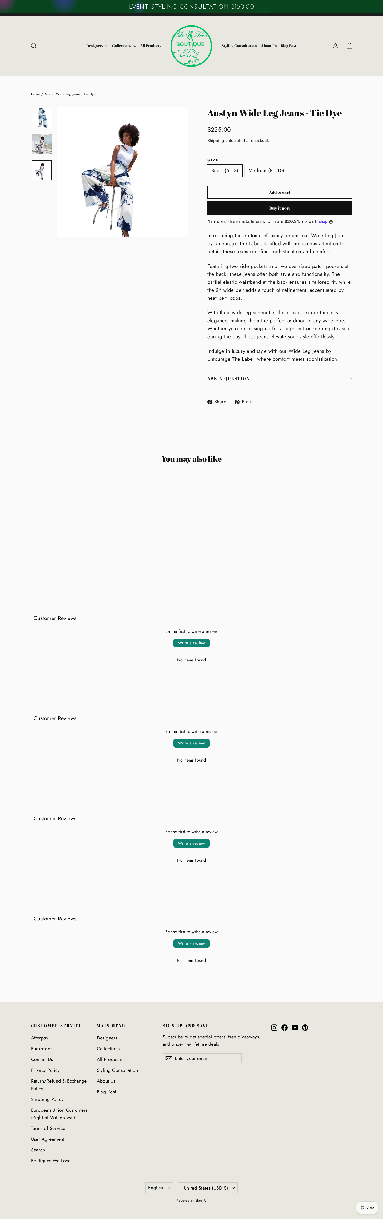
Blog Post (289, 45)
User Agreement (47, 1139)
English (155, 1187)
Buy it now (279, 208)
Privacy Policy (45, 1070)
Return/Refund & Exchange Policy (59, 1085)
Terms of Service (48, 1128)
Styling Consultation (239, 45)
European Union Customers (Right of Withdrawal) (59, 1114)
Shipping (215, 140)
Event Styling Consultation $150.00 (191, 6)
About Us (269, 45)
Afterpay (40, 1037)
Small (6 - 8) (224, 170)
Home (35, 93)
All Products (150, 45)
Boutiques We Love (51, 1160)
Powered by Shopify (191, 1200)
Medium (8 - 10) (266, 170)
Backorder (41, 1048)
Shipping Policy (47, 1099)
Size (213, 159)
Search (38, 1149)
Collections (122, 45)
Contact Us (42, 1059)
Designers (95, 45)
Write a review (191, 643)
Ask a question (228, 378)
